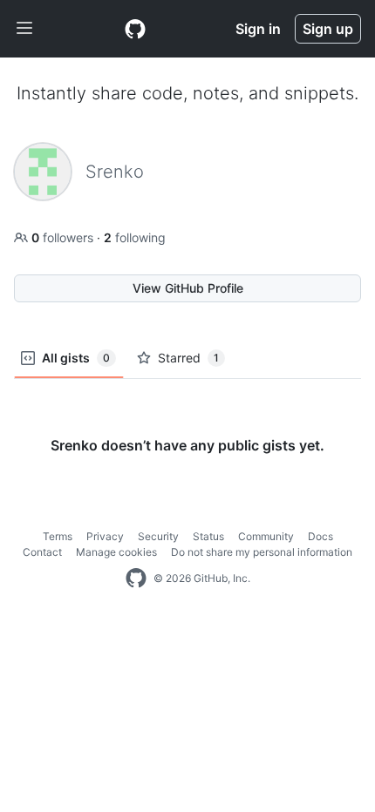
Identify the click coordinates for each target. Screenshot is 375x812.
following (135, 237)
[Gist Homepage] (135, 28)
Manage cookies (116, 551)
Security (158, 536)
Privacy (105, 536)
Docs (320, 536)
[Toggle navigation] (24, 28)
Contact (42, 551)
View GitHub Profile (188, 288)
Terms (57, 536)
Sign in (258, 28)
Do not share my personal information (261, 551)
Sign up (328, 28)
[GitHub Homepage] (136, 578)
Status (208, 536)
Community (266, 536)
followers (64, 237)
